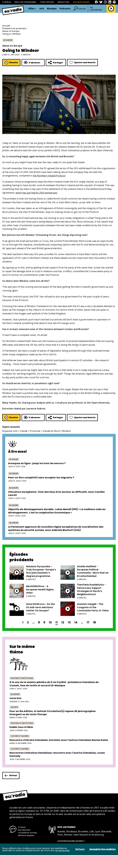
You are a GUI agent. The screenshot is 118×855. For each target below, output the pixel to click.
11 (56, 622)
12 (62, 622)
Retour (13, 775)
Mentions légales (26, 835)
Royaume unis (10, 431)
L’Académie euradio (27, 832)
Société (14, 707)
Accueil (6, 25)
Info (41, 9)
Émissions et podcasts (14, 28)
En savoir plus (63, 850)
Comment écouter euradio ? (71, 840)
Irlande (23, 431)
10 (50, 622)
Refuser (80, 849)
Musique (52, 9)
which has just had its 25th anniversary (36, 192)
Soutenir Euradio (81, 2)
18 (94, 622)
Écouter (13, 62)
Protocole (35, 431)
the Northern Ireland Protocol (49, 175)
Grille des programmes (25, 2)
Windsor (66, 431)
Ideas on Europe (10, 31)
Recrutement (24, 830)
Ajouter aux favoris (85, 62)
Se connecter (96, 8)
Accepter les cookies (102, 849)
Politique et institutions (22, 678)
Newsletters (64, 2)
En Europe (7, 40)
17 (88, 622)
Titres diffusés (47, 2)
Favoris (82, 8)
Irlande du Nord (51, 431)
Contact (21, 827)
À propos (6, 2)
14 (75, 622)
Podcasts (65, 9)
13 (69, 622)
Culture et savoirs (20, 736)
